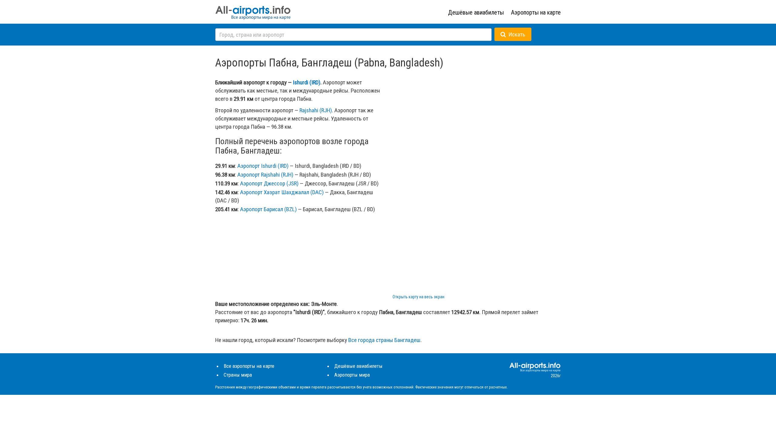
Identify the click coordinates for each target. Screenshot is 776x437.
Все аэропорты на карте (249, 366)
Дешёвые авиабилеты (476, 12)
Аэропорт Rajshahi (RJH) (265, 174)
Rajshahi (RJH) (315, 110)
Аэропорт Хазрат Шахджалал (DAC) (282, 192)
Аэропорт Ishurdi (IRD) (263, 165)
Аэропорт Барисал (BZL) (268, 209)
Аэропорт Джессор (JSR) (269, 183)
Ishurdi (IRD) (306, 82)
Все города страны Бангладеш (384, 340)
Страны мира (238, 375)
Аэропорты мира (352, 375)
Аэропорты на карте (536, 12)
